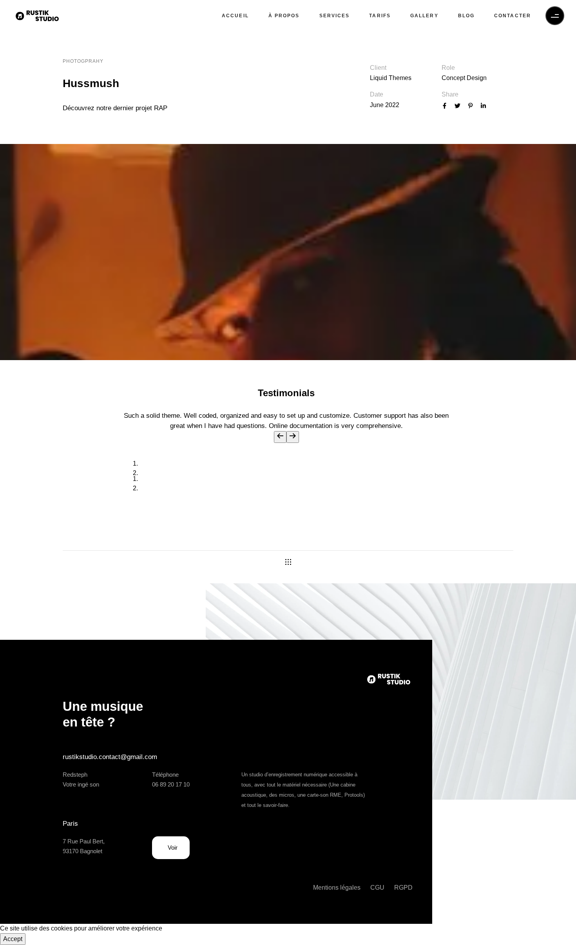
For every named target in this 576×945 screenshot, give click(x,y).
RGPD (403, 887)
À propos (284, 15)
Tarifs (380, 15)
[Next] (292, 437)
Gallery (424, 15)
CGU (377, 887)
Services (334, 15)
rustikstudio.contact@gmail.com (110, 757)
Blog (466, 15)
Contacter (512, 15)
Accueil (235, 15)
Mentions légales (336, 887)
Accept (12, 939)
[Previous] (280, 437)
